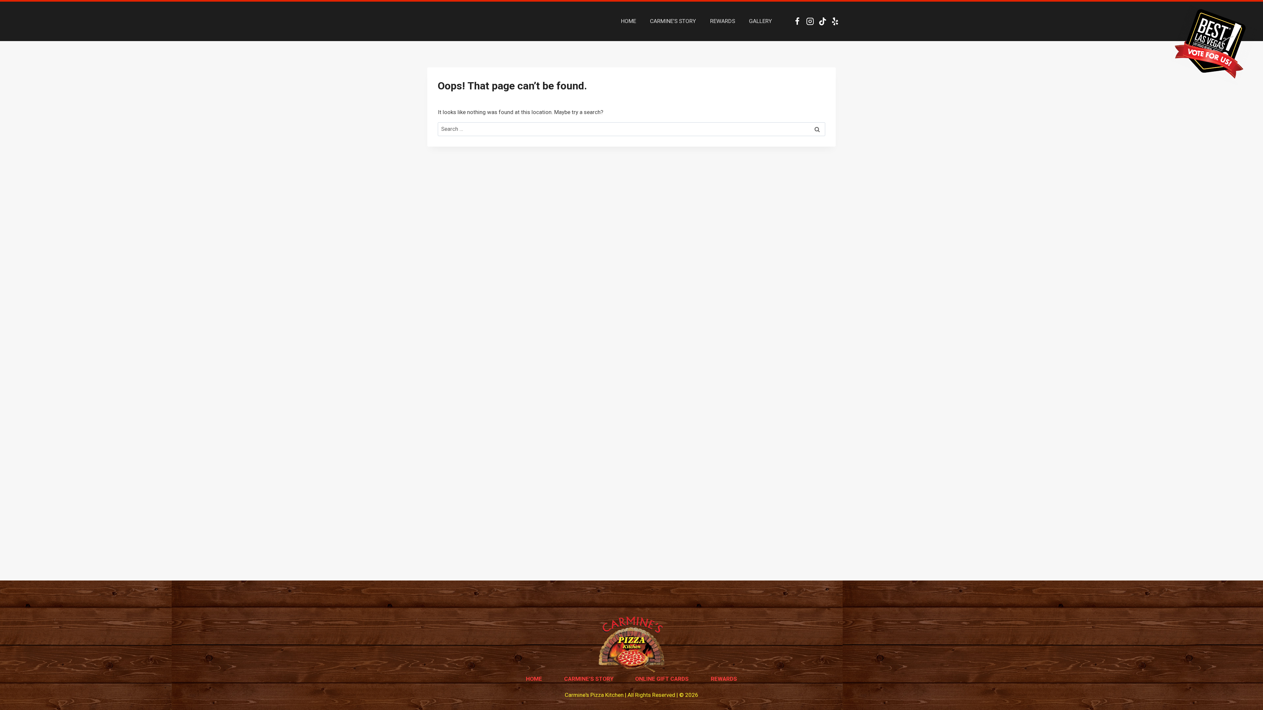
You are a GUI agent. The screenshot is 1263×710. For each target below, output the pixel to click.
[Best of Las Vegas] (1214, 45)
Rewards (724, 678)
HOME (628, 21)
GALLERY (760, 21)
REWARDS (722, 21)
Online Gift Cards (662, 678)
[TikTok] (822, 21)
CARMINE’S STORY (673, 21)
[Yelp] (835, 21)
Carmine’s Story (588, 678)
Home (534, 678)
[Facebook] (797, 21)
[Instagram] (810, 21)
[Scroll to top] (1246, 690)
